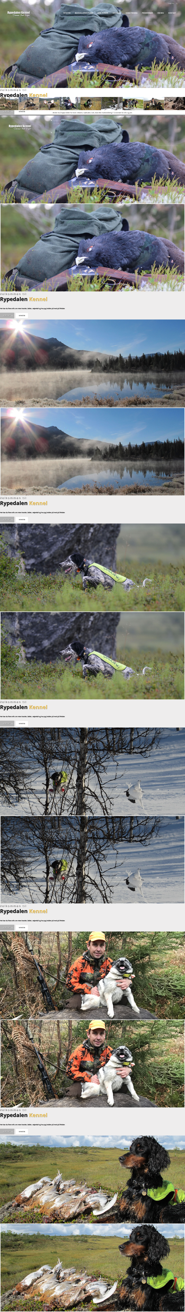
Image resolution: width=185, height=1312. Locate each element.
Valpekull (117, 13)
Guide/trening (131, 13)
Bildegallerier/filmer (84, 13)
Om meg (160, 13)
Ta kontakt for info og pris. (122, 113)
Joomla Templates (172, 145)
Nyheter (66, 13)
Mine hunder (103, 13)
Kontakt (172, 13)
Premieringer (147, 13)
